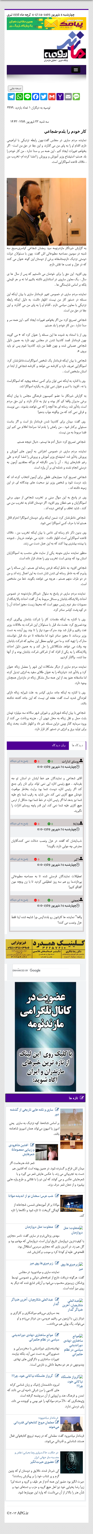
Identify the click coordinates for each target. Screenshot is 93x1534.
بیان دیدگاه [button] (58, 746)
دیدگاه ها (77, 746)
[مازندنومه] (64, 45)
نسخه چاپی (15, 88)
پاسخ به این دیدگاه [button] (19, 761)
